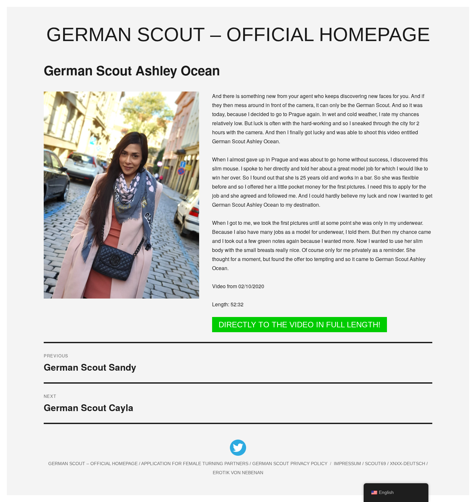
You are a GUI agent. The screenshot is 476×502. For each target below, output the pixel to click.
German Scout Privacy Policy (289, 463)
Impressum (348, 463)
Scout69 (376, 463)
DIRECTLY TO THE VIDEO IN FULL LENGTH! (299, 324)
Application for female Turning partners (195, 463)
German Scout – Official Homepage (238, 34)
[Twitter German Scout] (238, 449)
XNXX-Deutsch (408, 463)
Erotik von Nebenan (238, 472)
